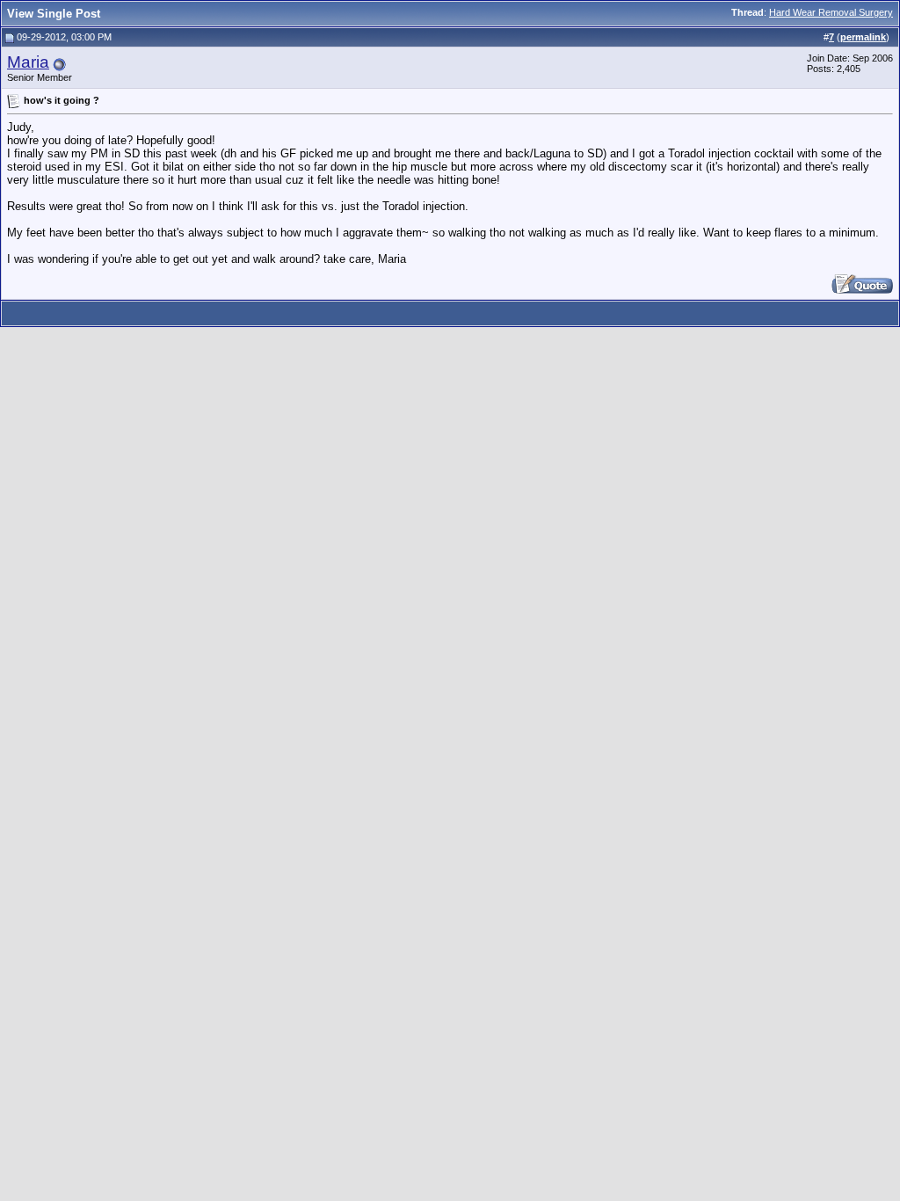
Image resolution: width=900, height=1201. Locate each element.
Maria (28, 62)
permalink (863, 37)
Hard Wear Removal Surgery (831, 12)
